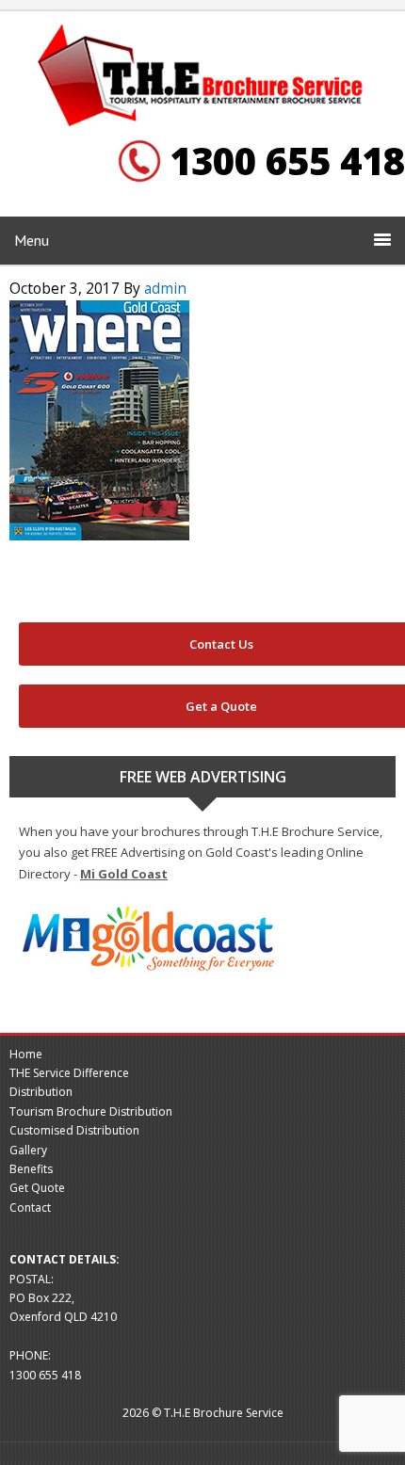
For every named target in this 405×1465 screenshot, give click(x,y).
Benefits (31, 1169)
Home (25, 1054)
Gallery (28, 1150)
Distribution (41, 1092)
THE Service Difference (69, 1073)
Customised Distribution (74, 1130)
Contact (30, 1207)
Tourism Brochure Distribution (90, 1111)
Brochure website (202, 76)
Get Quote (37, 1188)
